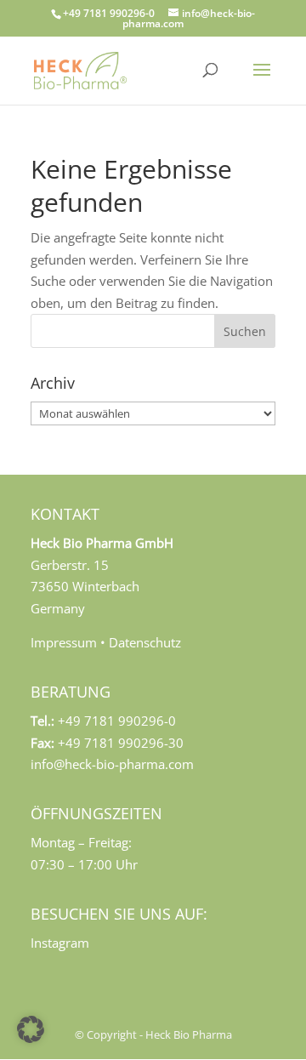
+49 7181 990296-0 (109, 13)
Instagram (60, 942)
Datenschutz (145, 642)
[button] (30, 1029)
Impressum (64, 642)
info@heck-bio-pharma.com (112, 763)
